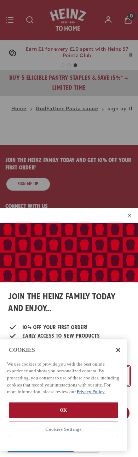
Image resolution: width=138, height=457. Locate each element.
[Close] (118, 350)
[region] (63, 395)
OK (63, 410)
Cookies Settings (63, 429)
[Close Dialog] (128, 215)
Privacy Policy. (91, 391)
